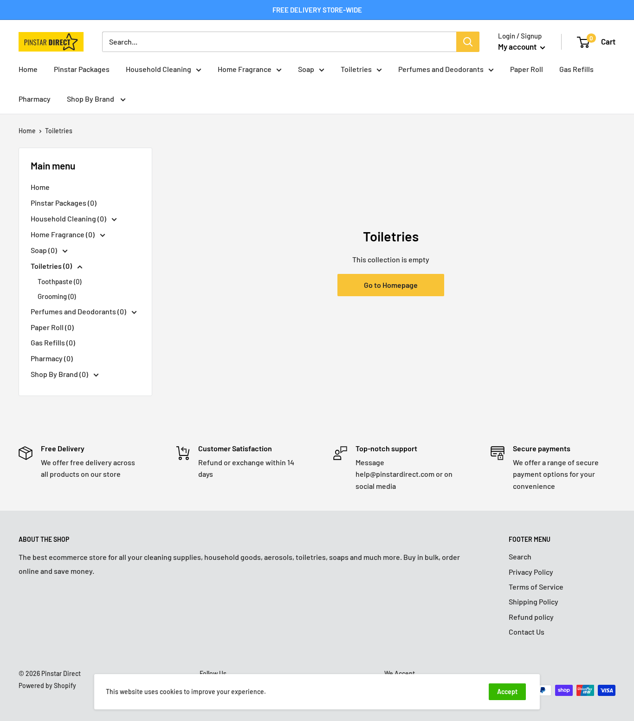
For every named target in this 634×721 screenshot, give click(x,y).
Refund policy (531, 616)
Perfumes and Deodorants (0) (79, 311)
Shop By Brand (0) (60, 374)
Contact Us (526, 631)
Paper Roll (526, 69)
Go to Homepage (391, 284)
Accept (507, 691)
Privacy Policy (531, 571)
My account (518, 46)
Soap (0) (44, 250)
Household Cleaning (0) (69, 218)
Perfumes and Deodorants (441, 69)
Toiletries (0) (52, 265)
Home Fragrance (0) (63, 234)
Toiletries (356, 69)
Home (28, 69)
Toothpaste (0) (59, 281)
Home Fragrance (245, 69)
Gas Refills (576, 69)
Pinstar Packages (82, 69)
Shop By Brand (91, 98)
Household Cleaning (158, 69)
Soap (306, 69)
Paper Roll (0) (52, 327)
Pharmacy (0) (52, 358)
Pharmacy (35, 98)
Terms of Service (536, 586)
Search (520, 556)
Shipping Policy (533, 601)
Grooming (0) (57, 296)
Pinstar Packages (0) (64, 202)
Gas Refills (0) (53, 342)
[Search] (467, 42)
